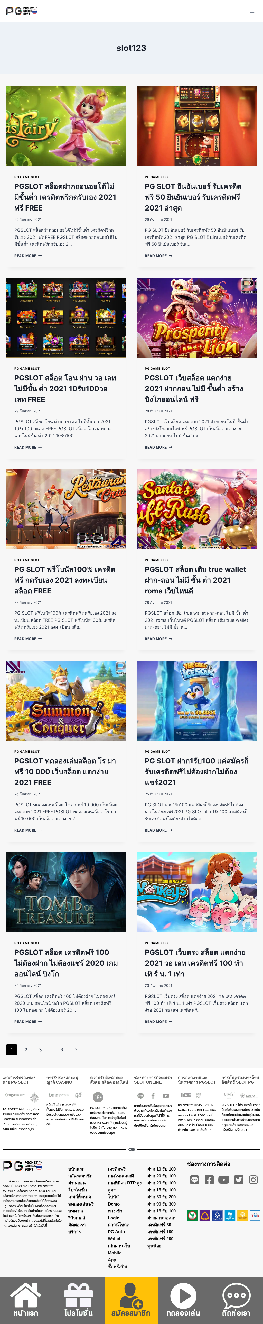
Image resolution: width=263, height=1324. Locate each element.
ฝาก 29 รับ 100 (161, 1183)
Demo (114, 1203)
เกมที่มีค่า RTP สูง (125, 1183)
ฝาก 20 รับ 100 (161, 1175)
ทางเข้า (115, 1210)
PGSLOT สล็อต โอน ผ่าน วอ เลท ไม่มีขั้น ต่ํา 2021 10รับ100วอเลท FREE (65, 388)
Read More (28, 256)
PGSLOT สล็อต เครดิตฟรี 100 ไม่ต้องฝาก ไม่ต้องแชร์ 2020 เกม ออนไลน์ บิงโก (66, 963)
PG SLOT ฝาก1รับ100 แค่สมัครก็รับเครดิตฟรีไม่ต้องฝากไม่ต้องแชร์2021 (197, 771)
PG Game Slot (27, 177)
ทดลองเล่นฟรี (81, 1203)
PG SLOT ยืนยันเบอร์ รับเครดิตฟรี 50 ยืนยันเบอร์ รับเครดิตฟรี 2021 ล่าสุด (193, 197)
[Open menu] (252, 11)
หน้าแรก (76, 1168)
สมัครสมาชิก (80, 1175)
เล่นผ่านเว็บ (119, 1245)
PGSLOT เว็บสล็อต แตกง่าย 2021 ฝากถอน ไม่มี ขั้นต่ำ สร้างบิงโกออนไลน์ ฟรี (194, 388)
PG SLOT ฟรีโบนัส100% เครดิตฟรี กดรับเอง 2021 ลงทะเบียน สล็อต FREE (64, 580)
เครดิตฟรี (117, 1168)
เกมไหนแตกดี (121, 1175)
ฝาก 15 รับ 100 (161, 1190)
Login (113, 1218)
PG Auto (116, 1231)
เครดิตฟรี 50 (159, 1224)
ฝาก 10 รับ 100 (161, 1168)
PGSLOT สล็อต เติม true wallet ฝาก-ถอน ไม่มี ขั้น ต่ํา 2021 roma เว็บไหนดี (195, 580)
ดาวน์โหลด (118, 1224)
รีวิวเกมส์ (76, 1218)
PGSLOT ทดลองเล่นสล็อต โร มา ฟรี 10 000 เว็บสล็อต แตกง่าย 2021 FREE (65, 771)
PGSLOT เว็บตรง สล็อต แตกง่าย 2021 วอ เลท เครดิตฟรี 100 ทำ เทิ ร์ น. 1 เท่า (195, 963)
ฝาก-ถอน (77, 1183)
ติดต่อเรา (77, 1224)
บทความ (76, 1210)
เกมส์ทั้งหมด (79, 1196)
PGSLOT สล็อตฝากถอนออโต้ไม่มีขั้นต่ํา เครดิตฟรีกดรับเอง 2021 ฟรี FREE (65, 197)
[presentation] (66, 126)
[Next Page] (76, 1049)
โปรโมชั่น (77, 1190)
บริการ (74, 1231)
